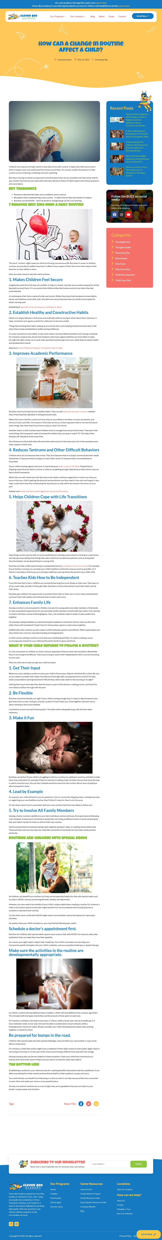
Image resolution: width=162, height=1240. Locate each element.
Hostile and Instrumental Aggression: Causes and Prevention (44, 491)
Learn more (101, 3)
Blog (92, 16)
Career (111, 16)
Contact (122, 16)
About (102, 16)
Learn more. (124, 6)
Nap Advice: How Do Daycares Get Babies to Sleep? (41, 307)
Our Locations (77, 16)
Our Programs (57, 16)
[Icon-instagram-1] (16, 1224)
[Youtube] (128, 214)
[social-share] (81, 1103)
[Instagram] (121, 214)
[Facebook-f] (11, 1224)
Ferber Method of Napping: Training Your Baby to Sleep (40, 348)
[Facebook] (114, 214)
